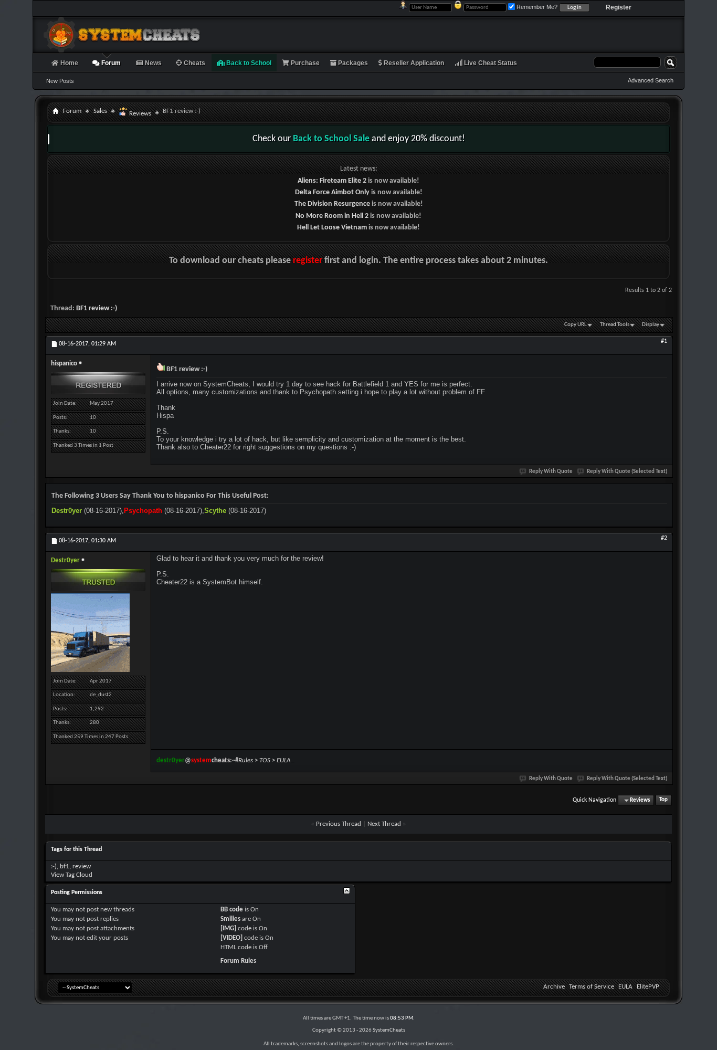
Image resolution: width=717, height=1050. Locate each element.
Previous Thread (338, 824)
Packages (352, 63)
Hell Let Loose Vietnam (332, 228)
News (152, 63)
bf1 (64, 866)
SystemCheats (389, 1030)
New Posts (60, 81)
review (81, 866)
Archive (554, 986)
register (307, 261)
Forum (110, 63)
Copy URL (575, 325)
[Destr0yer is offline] (90, 632)
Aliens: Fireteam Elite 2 (332, 181)
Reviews (139, 113)
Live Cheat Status (489, 63)
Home (68, 63)
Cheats (193, 63)
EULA (625, 986)
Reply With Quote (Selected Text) (627, 472)
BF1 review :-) (96, 308)
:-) (54, 866)
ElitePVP (648, 986)
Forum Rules (238, 961)
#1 (664, 341)
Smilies (230, 919)
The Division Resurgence (332, 204)
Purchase (304, 63)
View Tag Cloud (71, 875)
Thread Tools (614, 325)
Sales (100, 111)
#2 (664, 538)
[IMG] (228, 928)
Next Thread (384, 824)
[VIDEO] (231, 937)
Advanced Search (650, 80)
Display (650, 325)
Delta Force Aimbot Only (332, 192)
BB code (231, 909)
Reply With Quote (551, 472)
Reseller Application (413, 63)
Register (618, 7)
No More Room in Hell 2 (332, 216)
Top (663, 800)
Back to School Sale (331, 139)
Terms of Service (591, 986)
